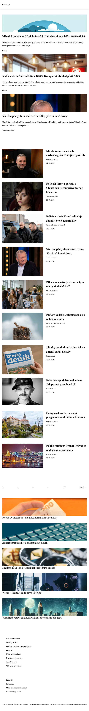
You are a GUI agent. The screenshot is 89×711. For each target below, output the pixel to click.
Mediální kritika (51, 389)
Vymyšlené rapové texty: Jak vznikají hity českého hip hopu (32, 617)
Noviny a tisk (50, 356)
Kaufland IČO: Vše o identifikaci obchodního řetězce (28, 567)
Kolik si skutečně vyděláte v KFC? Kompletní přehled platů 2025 (41, 76)
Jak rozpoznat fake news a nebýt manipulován (25, 542)
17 (64, 487)
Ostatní (4, 51)
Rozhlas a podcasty (52, 159)
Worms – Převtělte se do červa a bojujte (21, 592)
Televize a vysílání (8, 130)
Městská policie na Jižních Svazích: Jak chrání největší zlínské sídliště (44, 36)
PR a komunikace (51, 290)
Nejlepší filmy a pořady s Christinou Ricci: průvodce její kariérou (64, 188)
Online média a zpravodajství (55, 225)
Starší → (83, 487)
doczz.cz (6, 4)
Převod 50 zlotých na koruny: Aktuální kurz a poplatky (29, 517)
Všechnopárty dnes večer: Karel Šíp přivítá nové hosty (34, 116)
